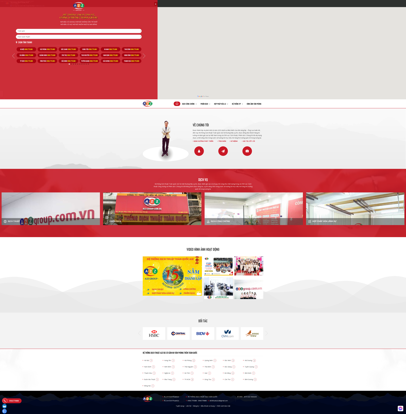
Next (144, 55)
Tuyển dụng (180, 406)
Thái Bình (209, 367)
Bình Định (249, 373)
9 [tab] (86, 64)
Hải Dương (250, 360)
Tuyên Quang (251, 367)
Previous (13, 55)
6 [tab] (79, 64)
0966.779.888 (192, 401)
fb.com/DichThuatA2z (171, 397)
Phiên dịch (204, 103)
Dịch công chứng (188, 103)
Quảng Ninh (209, 360)
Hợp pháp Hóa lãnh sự (324, 221)
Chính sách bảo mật (223, 406)
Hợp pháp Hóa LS (220, 103)
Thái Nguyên (190, 367)
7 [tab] (82, 64)
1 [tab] (69, 64)
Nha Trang (169, 379)
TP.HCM (188, 379)
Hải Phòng (189, 360)
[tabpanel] (26, 55)
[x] (156, 3)
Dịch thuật (13, 221)
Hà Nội (148, 360)
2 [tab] (71, 64)
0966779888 (202, 401)
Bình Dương (250, 379)
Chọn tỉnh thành (25, 42)
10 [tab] (88, 64)
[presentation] (139, 333)
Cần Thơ (229, 379)
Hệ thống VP (236, 103)
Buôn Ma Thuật (151, 379)
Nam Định (149, 367)
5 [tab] (77, 64)
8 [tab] (84, 64)
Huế (207, 373)
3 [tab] (73, 64)
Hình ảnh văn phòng (254, 103)
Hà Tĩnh (188, 373)
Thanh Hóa (149, 373)
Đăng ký (196, 406)
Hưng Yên (169, 360)
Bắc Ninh (229, 360)
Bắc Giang (229, 367)
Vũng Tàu (209, 379)
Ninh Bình (169, 367)
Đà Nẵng (229, 373)
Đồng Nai (148, 386)
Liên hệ (188, 406)
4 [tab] (75, 64)
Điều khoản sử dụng (208, 406)
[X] (177, 104)
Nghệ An (168, 373)
